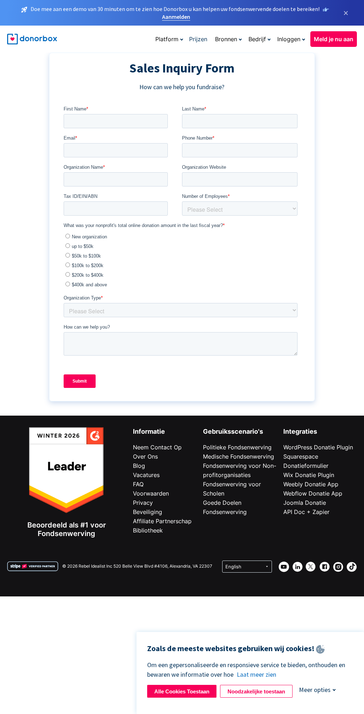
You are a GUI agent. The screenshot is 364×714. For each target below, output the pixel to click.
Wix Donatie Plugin (308, 474)
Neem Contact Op (157, 447)
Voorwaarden (151, 493)
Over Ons (145, 456)
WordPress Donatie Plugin (318, 447)
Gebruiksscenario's (233, 431)
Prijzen (198, 39)
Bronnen (226, 39)
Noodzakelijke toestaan (256, 691)
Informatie (149, 431)
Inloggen (288, 39)
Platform (166, 39)
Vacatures (146, 474)
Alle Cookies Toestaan (181, 691)
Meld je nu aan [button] (333, 39)
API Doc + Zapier (306, 511)
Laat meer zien (256, 674)
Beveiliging (147, 511)
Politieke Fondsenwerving (237, 447)
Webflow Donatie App (312, 493)
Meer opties (315, 690)
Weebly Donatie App (310, 484)
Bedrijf (257, 39)
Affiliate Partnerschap (162, 521)
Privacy (143, 502)
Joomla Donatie (304, 502)
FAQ (138, 484)
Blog (139, 465)
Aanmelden (176, 16)
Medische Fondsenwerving (238, 456)
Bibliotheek (148, 530)
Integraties (300, 431)
